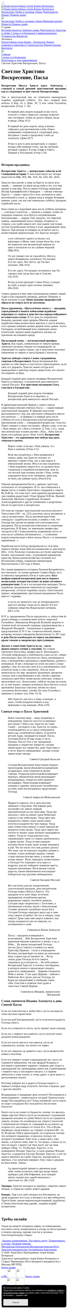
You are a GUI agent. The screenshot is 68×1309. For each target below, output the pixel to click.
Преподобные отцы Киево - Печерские (23, 42)
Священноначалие (46, 33)
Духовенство (9, 36)
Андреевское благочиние (42, 1249)
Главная (5, 54)
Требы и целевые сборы (29, 12)
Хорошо (15, 1302)
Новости (6, 24)
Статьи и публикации (23, 33)
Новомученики (52, 45)
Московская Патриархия (15, 1246)
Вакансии (22, 36)
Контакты (6, 48)
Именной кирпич (52, 21)
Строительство (35, 45)
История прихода (11, 30)
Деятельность (50, 12)
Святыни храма (30, 30)
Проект (5, 15)
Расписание (8, 12)
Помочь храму (18, 15)
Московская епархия (41, 1246)
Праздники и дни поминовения (19, 60)
